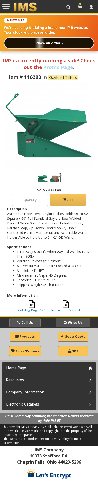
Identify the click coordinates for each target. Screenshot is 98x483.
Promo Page (58, 67)
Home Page (16, 367)
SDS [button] (74, 351)
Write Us (75, 322)
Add (69, 199)
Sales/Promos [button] (27, 351)
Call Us (26, 322)
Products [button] (27, 336)
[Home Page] (25, 6)
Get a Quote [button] (75, 336)
